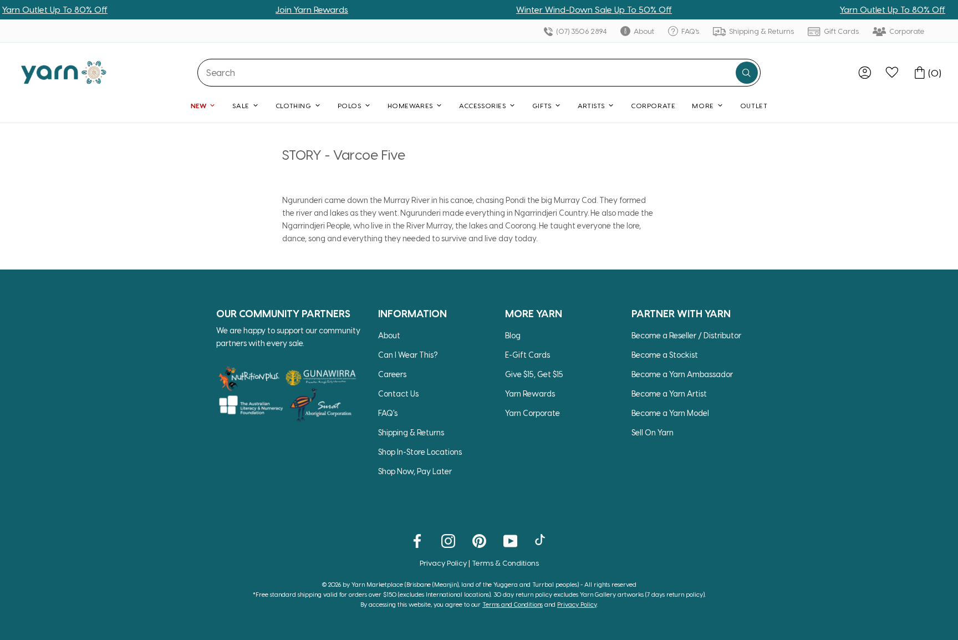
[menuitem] (865, 72)
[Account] (865, 72)
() (934, 72)
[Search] (747, 73)
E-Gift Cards (527, 354)
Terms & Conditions (505, 562)
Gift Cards (840, 31)
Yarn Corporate (532, 413)
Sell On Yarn (652, 432)
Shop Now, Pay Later (415, 471)
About (643, 31)
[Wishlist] (892, 72)
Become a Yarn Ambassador (682, 374)
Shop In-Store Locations (420, 451)
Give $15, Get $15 (534, 374)
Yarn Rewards (530, 393)
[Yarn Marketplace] (64, 72)
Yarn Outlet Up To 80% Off (867, 9)
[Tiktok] (541, 540)
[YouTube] (510, 540)
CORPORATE (653, 105)
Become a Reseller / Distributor (686, 335)
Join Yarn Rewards (287, 9)
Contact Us (398, 393)
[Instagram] (448, 540)
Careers (392, 374)
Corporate (906, 31)
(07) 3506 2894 (580, 31)
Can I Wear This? (408, 354)
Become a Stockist (664, 354)
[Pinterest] (479, 540)
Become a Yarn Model (670, 413)
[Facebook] (417, 540)
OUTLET (754, 105)
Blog (513, 335)
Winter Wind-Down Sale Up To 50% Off (569, 9)
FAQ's (689, 31)
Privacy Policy (443, 562)
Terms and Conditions (512, 604)
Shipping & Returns (760, 31)
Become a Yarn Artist (669, 393)
